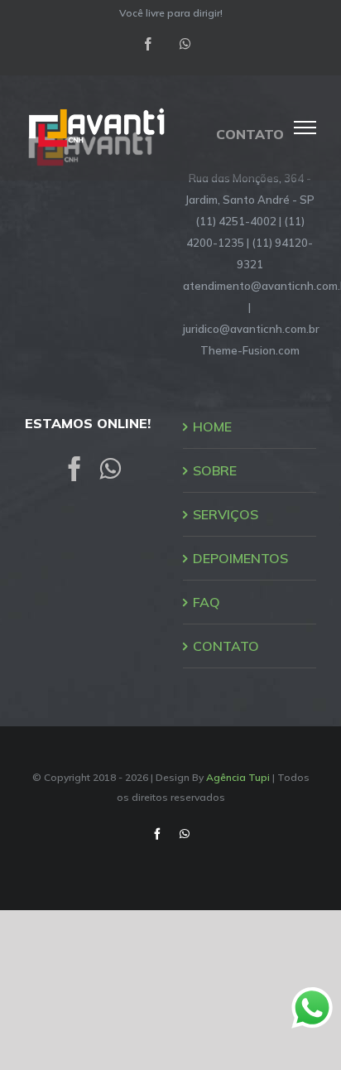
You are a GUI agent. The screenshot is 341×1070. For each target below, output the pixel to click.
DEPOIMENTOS (240, 558)
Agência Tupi (238, 777)
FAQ (206, 602)
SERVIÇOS (225, 514)
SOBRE (215, 470)
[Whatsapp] (110, 468)
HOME (212, 426)
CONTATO (226, 646)
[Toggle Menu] (305, 127)
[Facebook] (74, 468)
